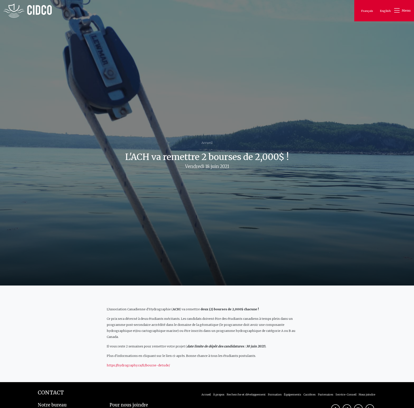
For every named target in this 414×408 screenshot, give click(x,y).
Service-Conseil (346, 394)
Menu (406, 11)
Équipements (292, 394)
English (385, 11)
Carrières (309, 394)
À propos (218, 394)
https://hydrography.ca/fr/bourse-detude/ (138, 365)
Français (367, 11)
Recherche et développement (246, 394)
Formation (275, 394)
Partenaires (325, 394)
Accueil (207, 143)
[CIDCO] (27, 10)
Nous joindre (367, 394)
